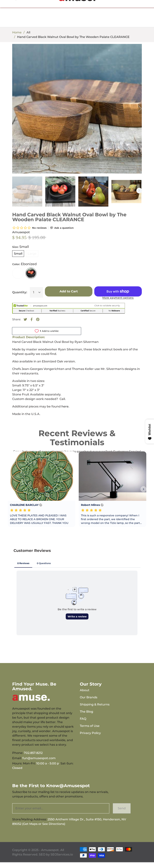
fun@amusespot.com (39, 758)
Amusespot (21, 232)
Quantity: (19, 292)
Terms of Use (90, 726)
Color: (24, 264)
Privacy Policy (90, 733)
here (65, 406)
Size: (20, 247)
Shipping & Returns (94, 704)
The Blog (86, 711)
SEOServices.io (62, 854)
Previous (15, 190)
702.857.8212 (33, 753)
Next (139, 190)
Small (18, 253)
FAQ (83, 718)
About (84, 690)
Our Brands (88, 697)
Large (32, 253)
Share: (16, 319)
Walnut (17, 273)
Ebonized (31, 273)
